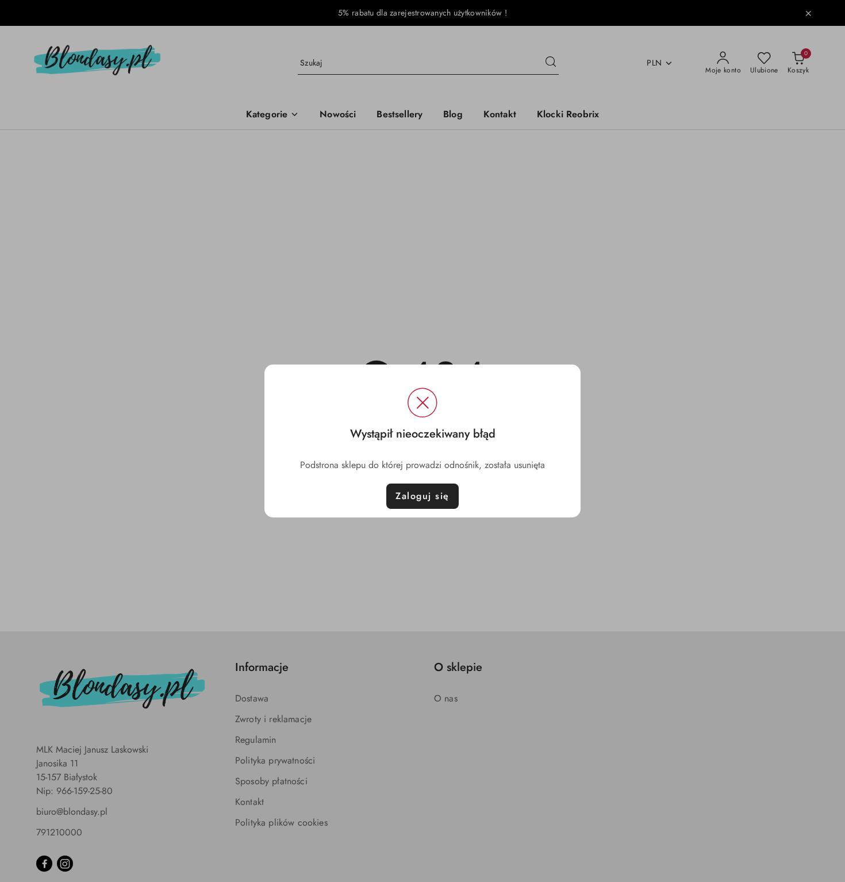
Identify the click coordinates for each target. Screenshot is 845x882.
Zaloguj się (422, 496)
